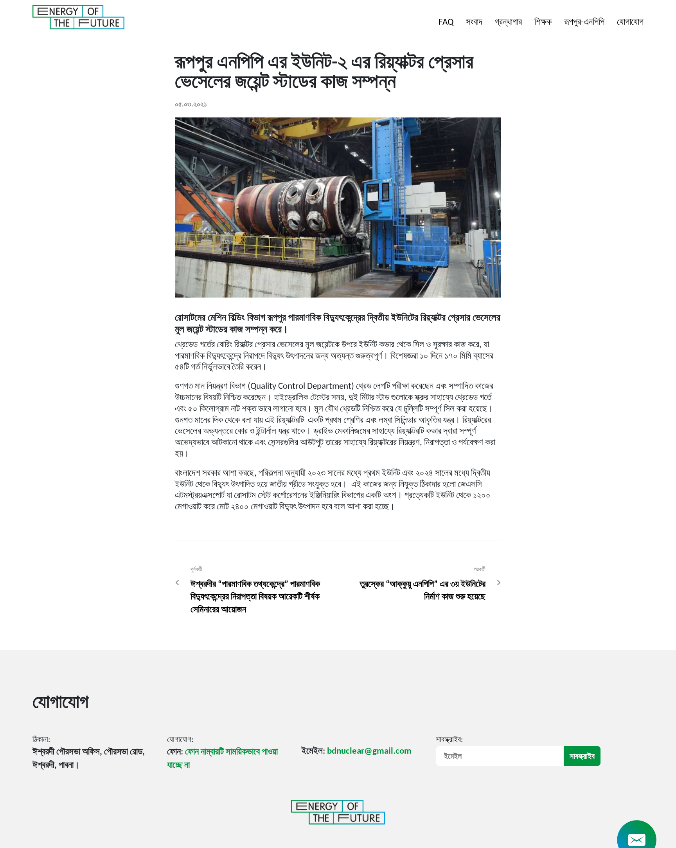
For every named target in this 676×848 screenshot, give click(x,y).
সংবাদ (474, 22)
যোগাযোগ (630, 22)
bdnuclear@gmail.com (369, 751)
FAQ (446, 22)
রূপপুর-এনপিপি (584, 22)
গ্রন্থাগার (508, 22)
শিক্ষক (543, 22)
